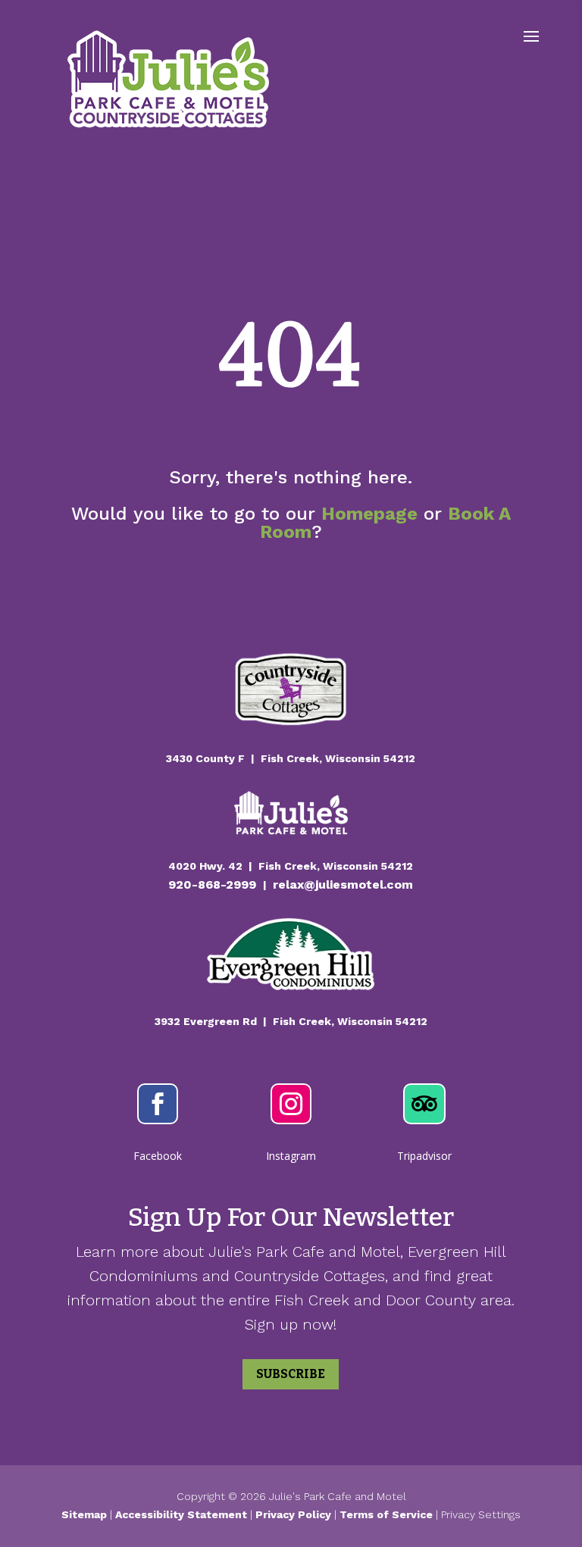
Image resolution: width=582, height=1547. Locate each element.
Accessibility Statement (181, 1514)
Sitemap (84, 1514)
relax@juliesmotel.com (343, 884)
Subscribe (290, 1374)
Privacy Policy (293, 1514)
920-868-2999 (214, 884)
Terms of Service (388, 1514)
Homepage (369, 513)
